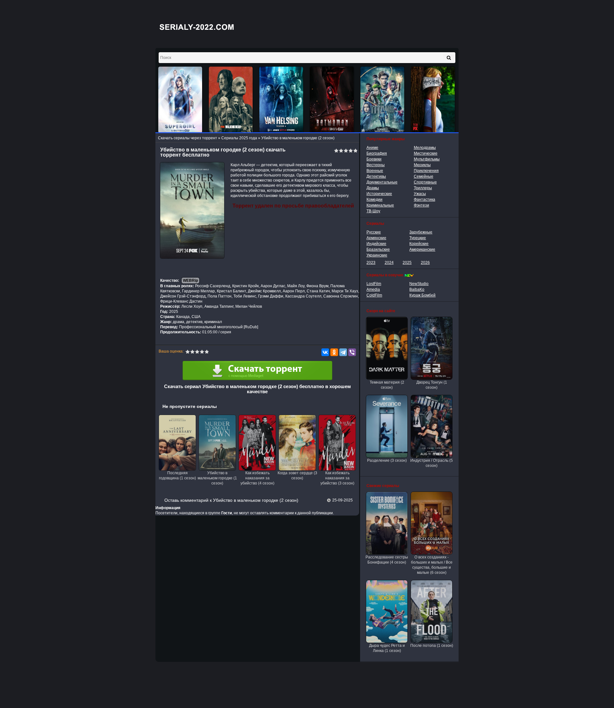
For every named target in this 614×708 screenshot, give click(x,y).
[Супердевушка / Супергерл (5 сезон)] (180, 100)
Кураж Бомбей (422, 295)
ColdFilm (374, 295)
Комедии (374, 199)
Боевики (374, 159)
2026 (425, 262)
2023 (370, 262)
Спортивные (425, 182)
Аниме (372, 147)
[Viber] (352, 352)
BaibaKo (416, 289)
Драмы (372, 188)
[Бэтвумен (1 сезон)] (332, 100)
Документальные (382, 182)
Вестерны (375, 165)
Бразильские (378, 249)
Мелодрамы (425, 147)
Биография (376, 153)
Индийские (376, 243)
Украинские (376, 255)
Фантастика (424, 199)
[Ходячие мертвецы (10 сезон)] (231, 100)
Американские (422, 249)
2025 (407, 262)
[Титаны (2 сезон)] (382, 100)
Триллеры (423, 188)
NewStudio (419, 283)
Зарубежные (420, 232)
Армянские (376, 238)
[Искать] (448, 57)
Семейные (423, 176)
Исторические (379, 193)
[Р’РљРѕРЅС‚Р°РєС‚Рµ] (325, 352)
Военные (374, 170)
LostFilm (373, 283)
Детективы (376, 176)
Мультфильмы (427, 159)
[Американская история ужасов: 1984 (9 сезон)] (433, 100)
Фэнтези (421, 205)
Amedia (373, 289)
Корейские (419, 243)
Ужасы (420, 193)
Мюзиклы (422, 165)
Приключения (426, 170)
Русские (373, 232)
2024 (389, 262)
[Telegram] (343, 352)
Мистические (425, 153)
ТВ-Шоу (373, 211)
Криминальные (380, 205)
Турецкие (417, 238)
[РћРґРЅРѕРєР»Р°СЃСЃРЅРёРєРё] (334, 352)
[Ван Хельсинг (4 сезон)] (281, 100)
